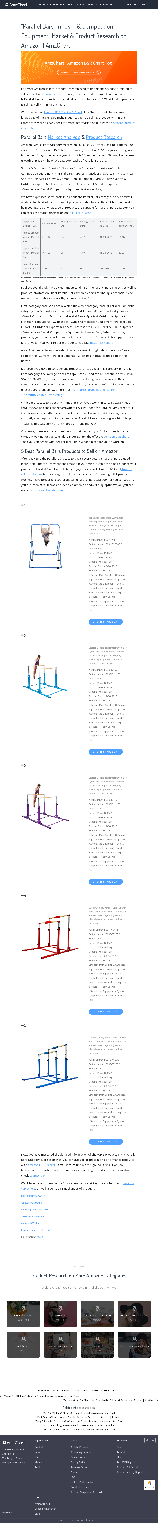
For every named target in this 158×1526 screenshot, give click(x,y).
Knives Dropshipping (49, 490)
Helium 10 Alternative (82, 1482)
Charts (70, 4)
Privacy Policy (78, 1462)
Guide (120, 1446)
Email (85, 1390)
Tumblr (76, 1390)
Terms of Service (80, 1466)
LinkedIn (105, 1390)
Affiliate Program (80, 1446)
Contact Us (76, 1472)
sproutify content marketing (43, 395)
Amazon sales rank (54, 94)
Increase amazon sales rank (36, 1230)
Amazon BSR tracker (32, 1202)
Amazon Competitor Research (87, 1492)
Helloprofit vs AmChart (33, 1195)
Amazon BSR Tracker (41, 1165)
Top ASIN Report (126, 1462)
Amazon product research (35, 1209)
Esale (37, 1513)
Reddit (65, 1390)
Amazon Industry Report (130, 1472)
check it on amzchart (106, 622)
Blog (119, 1456)
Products (42, 4)
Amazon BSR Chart (116, 436)
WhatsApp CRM (43, 1503)
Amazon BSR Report (127, 1466)
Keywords (40, 1452)
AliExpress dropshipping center (94, 389)
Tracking (39, 1466)
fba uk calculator (79, 213)
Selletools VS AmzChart (33, 1216)
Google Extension (80, 1486)
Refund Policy (78, 1456)
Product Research (104, 137)
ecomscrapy (37, 1175)
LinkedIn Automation (45, 1508)
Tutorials (121, 1452)
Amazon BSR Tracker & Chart (63, 112)
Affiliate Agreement (81, 1452)
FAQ (73, 1476)
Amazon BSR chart (100, 342)
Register (147, 4)
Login (136, 4)
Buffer (95, 1390)
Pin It (116, 1390)
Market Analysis (64, 137)
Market (81, 4)
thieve (40, 1236)
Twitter (55, 1390)
